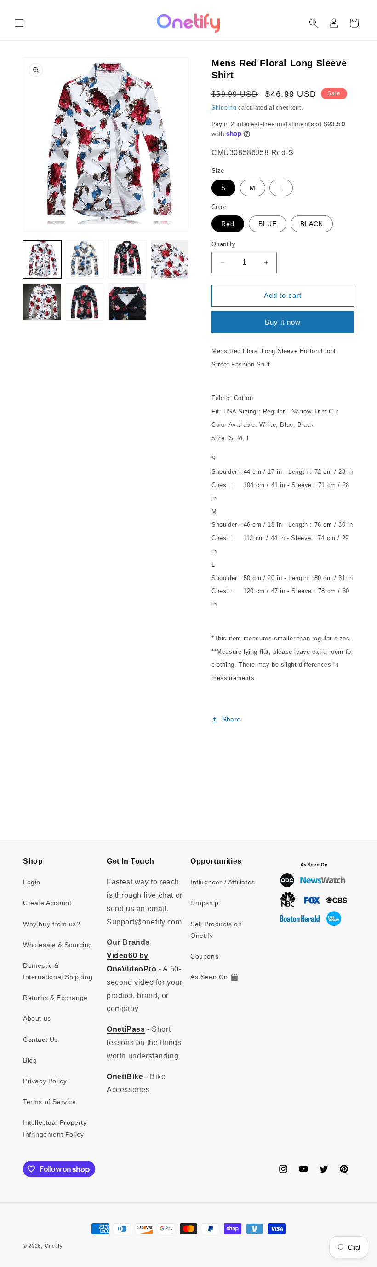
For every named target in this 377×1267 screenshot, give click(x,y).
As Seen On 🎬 (214, 977)
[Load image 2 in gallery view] (85, 259)
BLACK (311, 223)
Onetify (54, 1246)
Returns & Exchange (55, 997)
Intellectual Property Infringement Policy (55, 1128)
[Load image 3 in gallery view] (127, 259)
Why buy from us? (51, 924)
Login (31, 882)
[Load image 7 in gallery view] (127, 302)
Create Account (47, 903)
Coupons (204, 956)
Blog (30, 1060)
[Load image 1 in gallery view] (42, 259)
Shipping (224, 108)
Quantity (223, 244)
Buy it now (283, 322)
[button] (19, 23)
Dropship (204, 903)
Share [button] (231, 719)
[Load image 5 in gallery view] (42, 302)
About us (37, 1018)
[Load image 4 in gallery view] (170, 259)
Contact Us (40, 1039)
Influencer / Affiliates (222, 882)
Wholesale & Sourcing (57, 944)
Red (227, 223)
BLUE (267, 223)
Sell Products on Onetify (216, 929)
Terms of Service (49, 1101)
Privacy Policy (45, 1081)
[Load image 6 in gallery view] (85, 302)
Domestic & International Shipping (57, 971)
